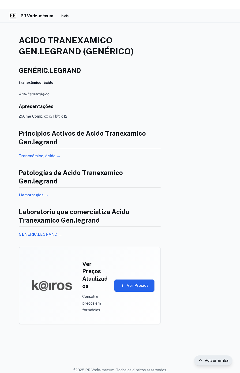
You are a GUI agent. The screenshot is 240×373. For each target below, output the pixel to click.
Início (65, 16)
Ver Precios (138, 285)
